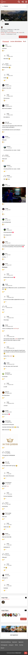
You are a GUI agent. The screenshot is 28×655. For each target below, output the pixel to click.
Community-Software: (14, 652)
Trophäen (3, 34)
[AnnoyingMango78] (3, 615)
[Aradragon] (18, 615)
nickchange (16, 328)
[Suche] (19, 1)
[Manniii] (11, 615)
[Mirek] (5, 615)
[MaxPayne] (3, 602)
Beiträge (2, 32)
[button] (23, 37)
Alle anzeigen (23, 618)
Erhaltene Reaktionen (11, 32)
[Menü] (26, 1)
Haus (7, 486)
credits (16, 338)
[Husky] (13, 615)
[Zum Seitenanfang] (25, 653)
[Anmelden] (22, 2)
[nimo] (8, 615)
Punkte (20, 32)
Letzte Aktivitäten (16, 41)
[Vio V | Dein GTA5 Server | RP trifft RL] (3, 1)
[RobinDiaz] (16, 615)
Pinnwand (6, 41)
